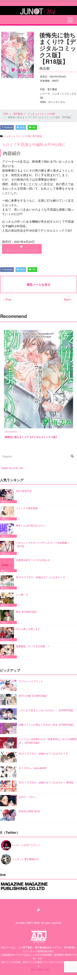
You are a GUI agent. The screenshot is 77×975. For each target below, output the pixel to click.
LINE (33, 127)
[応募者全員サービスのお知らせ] (8, 565)
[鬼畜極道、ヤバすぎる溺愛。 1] (8, 651)
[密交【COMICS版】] (8, 616)
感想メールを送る (38, 284)
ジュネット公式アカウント (25, 845)
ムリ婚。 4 (22, 594)
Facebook (8, 127)
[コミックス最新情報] (8, 513)
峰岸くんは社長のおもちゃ (30, 525)
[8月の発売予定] (8, 496)
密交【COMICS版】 (27, 611)
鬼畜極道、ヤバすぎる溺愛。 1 (33, 646)
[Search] (72, 456)
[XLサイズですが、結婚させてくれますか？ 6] (8, 582)
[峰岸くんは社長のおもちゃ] (8, 530)
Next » (68, 299)
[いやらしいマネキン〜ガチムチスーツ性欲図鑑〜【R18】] (8, 547)
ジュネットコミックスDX (17, 136)
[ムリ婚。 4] (8, 599)
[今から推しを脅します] (8, 634)
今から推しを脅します (28, 629)
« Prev (7, 299)
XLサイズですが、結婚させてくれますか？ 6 (40, 577)
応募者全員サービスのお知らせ (33, 560)
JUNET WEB (32, 923)
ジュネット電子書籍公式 (25, 859)
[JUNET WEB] (38, 10)
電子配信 (37, 136)
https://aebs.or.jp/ (39, 969)
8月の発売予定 (24, 491)
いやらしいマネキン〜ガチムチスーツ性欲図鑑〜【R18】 (42, 544)
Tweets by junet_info (12, 468)
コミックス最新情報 (27, 508)
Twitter (22, 127)
